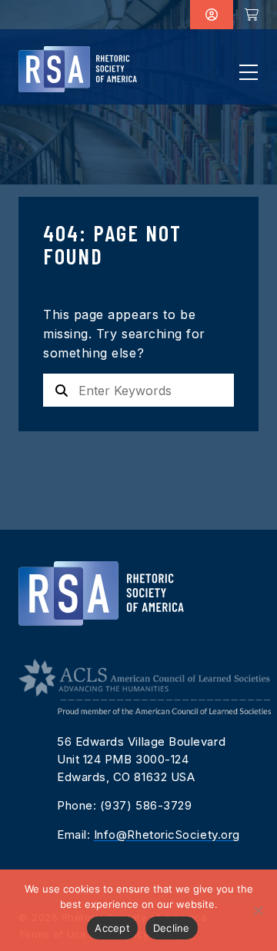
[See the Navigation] (248, 72)
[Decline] (257, 910)
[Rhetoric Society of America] (77, 69)
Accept (112, 928)
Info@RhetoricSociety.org (167, 834)
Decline (171, 928)
